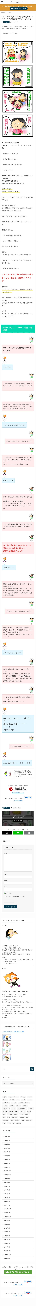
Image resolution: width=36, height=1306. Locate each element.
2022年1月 (7, 1243)
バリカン (5, 1105)
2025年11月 (7, 1171)
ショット (14, 1102)
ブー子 (14, 808)
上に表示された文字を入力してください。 (15, 896)
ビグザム (25, 1105)
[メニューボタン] (2, 2)
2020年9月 (7, 1258)
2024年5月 (7, 1190)
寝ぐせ (15, 1114)
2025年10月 (7, 1175)
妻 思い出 (6, 22)
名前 (5, 874)
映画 (12, 1120)
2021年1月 (7, 1247)
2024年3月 (7, 1197)
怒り (4, 1117)
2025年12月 (7, 1167)
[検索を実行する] (32, 1069)
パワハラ (18, 1105)
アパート (16, 1097)
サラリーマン (6, 1102)
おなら (4, 1097)
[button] (7, 833)
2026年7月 (7, 1140)
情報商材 (22, 1117)
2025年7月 (7, 1186)
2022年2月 (7, 1239)
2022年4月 (7, 1232)
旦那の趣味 (5, 1120)
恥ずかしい (14, 1117)
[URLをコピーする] (29, 833)
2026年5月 (7, 1148)
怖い (8, 1117)
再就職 (29, 1111)
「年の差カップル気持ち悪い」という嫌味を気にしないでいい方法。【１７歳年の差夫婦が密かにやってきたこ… (23, 773)
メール (6, 880)
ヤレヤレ (23, 1111)
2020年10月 (7, 1254)
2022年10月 (7, 1216)
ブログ (13, 1108)
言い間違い (29, 1120)
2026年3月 (7, 1156)
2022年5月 (7, 1228)
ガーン (18, 1100)
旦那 (27, 1117)
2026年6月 (7, 1144)
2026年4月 (7, 1152)
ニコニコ (20, 1102)
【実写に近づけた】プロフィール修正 (13, 1032)
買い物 (9, 1123)
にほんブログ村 (18, 801)
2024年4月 (7, 1194)
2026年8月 (7, 1137)
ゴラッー (29, 1100)
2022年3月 (7, 1235)
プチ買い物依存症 (21, 1108)
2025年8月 (7, 1182)
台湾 (4, 1114)
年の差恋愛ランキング (18, 793)
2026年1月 (7, 1163)
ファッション (6, 1108)
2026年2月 (7, 1159)
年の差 (21, 1114)
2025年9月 (7, 1178)
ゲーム (23, 1100)
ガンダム (5, 1100)
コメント (7, 853)
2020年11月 (7, 1251)
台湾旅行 (9, 1114)
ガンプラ (12, 1100)
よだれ (10, 1097)
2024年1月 (7, 1205)
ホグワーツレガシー (8, 1111)
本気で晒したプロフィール (18, 8)
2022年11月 (7, 1213)
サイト (5, 887)
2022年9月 (7, 1220)
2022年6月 (7, 1224)
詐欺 (4, 1123)
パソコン (12, 1105)
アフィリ (23, 1097)
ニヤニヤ (27, 1102)
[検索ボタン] (34, 2)
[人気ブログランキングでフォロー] (18, 1274)
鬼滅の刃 (18, 1123)
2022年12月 (7, 1209)
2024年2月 (7, 1201)
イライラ (29, 1097)
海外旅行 (17, 1120)
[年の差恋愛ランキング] (18, 791)
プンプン (30, 1108)
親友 (19, 808)
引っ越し (27, 1114)
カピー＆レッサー (18, 2)
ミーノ (16, 1111)
